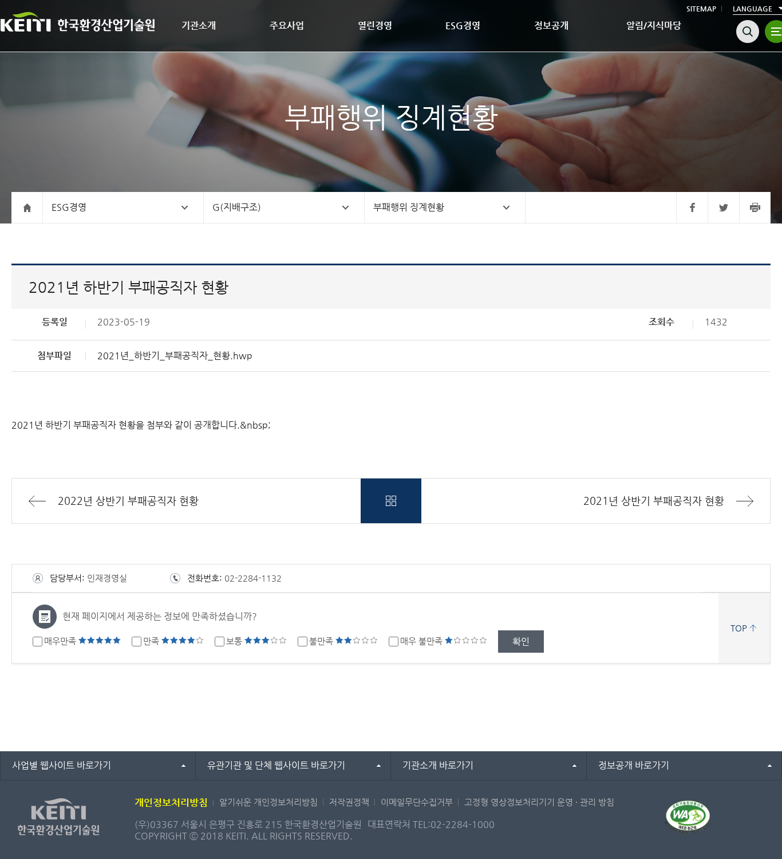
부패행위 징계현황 (408, 207)
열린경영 (375, 25)
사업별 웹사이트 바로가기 (61, 765)
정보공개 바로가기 (633, 765)
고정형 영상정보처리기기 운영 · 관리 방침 (539, 802)
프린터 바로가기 (755, 207)
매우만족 (61, 641)
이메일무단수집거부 (417, 802)
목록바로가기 (391, 500)
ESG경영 (462, 25)
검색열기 (747, 31)
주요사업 (287, 25)
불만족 (322, 641)
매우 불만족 (422, 641)
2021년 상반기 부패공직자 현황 (653, 501)
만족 (152, 641)
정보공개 (551, 25)
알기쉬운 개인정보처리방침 (268, 802)
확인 (521, 641)
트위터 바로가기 (723, 207)
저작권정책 (349, 802)
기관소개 (198, 25)
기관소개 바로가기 (437, 765)
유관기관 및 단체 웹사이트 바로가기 (276, 765)
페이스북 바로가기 (692, 207)
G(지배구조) (236, 207)
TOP (738, 628)
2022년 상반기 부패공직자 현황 (128, 501)
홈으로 (27, 207)
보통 (235, 641)
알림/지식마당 (653, 25)
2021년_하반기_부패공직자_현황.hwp (174, 355)
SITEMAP (701, 9)
